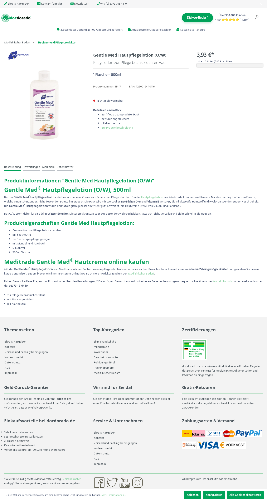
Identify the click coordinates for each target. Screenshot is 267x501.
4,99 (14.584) (232, 20)
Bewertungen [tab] (31, 167)
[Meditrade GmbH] (18, 55)
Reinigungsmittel (104, 362)
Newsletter (81, 4)
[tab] (12, 167)
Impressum (11, 373)
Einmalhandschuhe (105, 341)
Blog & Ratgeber (18, 4)
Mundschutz (101, 347)
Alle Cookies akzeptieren (245, 495)
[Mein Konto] (257, 17)
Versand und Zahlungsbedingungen (26, 352)
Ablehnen (193, 495)
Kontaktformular (51, 4)
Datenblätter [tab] (65, 167)
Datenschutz (12, 362)
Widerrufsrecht (14, 357)
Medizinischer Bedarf (141, 273)
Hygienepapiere (104, 368)
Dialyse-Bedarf (197, 17)
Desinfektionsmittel (106, 357)
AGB (7, 368)
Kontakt (10, 347)
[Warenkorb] (264, 15)
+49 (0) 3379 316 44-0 (113, 3)
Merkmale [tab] (48, 167)
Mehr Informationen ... (114, 495)
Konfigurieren (214, 495)
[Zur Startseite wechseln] (15, 18)
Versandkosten (72, 479)
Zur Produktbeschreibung (117, 127)
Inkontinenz (101, 352)
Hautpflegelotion (152, 197)
